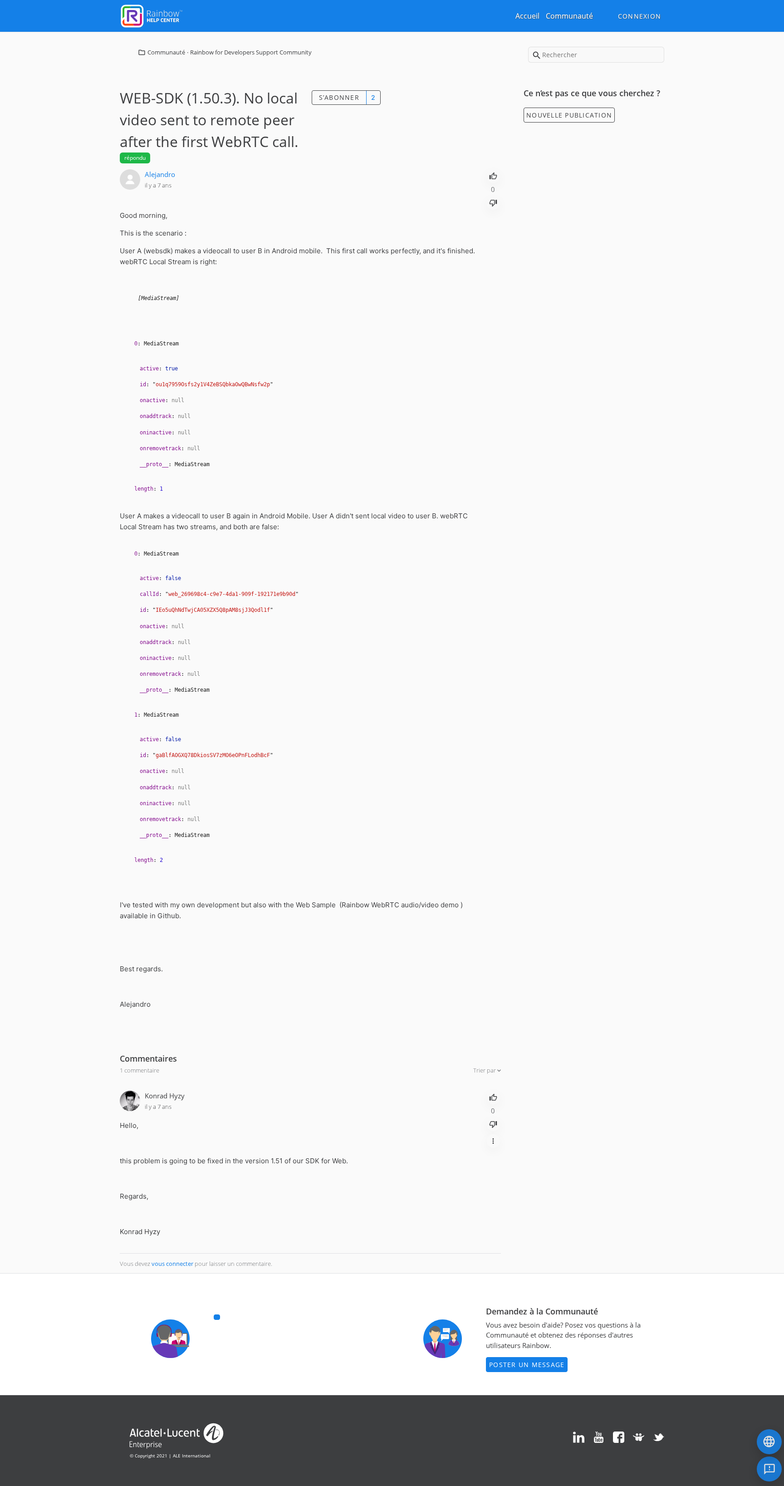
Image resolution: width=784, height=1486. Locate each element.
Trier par (485, 1070)
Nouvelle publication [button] (569, 115)
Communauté (569, 16)
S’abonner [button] (339, 97)
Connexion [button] (639, 16)
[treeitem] (305, 489)
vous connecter (172, 1264)
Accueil (527, 16)
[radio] (493, 175)
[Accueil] (151, 15)
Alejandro (160, 174)
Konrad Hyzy (165, 1095)
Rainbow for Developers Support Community (251, 52)
